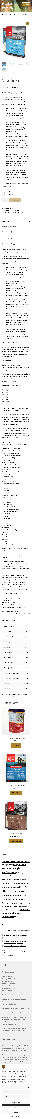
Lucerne (4, 899)
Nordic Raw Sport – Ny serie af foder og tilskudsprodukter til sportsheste (15, 942)
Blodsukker (7, 868)
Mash (15, 899)
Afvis (16, 1107)
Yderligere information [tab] (9, 227)
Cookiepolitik (12, 1116)
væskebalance (8, 916)
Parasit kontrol (5, 906)
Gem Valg (16, 1112)
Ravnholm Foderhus (8, 5)
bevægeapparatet (21, 861)
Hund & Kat (12, 14)
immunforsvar (9, 894)
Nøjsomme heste (21, 903)
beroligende (7, 861)
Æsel (23, 917)
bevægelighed (7, 865)
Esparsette (5, 876)
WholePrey (20, 212)
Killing (9, 212)
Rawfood (14, 212)
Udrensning (16, 910)
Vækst (19, 913)
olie (29, 903)
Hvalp (19, 891)
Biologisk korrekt (19, 865)
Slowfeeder (25, 906)
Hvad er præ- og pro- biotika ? (12, 938)
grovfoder (12, 887)
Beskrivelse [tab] (5, 221)
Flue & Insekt (16, 876)
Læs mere (16, 745)
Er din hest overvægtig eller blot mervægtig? (16, 935)
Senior (20, 906)
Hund (15, 891)
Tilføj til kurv (15, 200)
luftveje (10, 899)
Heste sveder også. (9, 955)
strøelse (4, 910)
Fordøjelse (8, 879)
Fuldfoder (6, 883)
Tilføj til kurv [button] (16, 793)
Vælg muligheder (16, 841)
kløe (25, 895)
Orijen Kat (19, 14)
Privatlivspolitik (18, 1116)
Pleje (11, 906)
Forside (6, 14)
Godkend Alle (16, 1102)
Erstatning (19, 873)
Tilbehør (9, 910)
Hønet (24, 891)
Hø (22, 891)
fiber (11, 876)
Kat (6, 212)
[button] (27, 23)
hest (17, 887)
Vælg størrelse (6, 192)
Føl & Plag (15, 883)
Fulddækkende (20, 880)
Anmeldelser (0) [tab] (7, 232)
